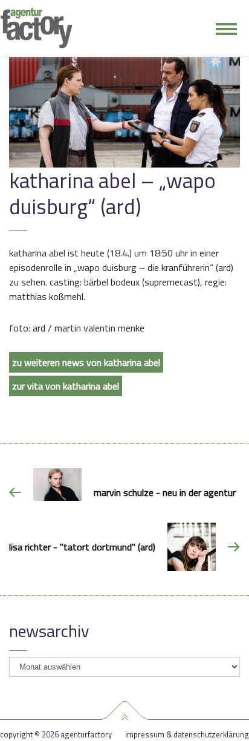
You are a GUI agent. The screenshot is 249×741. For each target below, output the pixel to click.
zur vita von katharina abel (65, 386)
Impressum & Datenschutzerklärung (187, 734)
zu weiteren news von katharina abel (86, 362)
